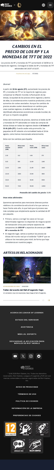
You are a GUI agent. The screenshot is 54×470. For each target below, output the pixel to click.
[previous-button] (43, 300)
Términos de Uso (27, 394)
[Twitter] (23, 356)
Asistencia (27, 327)
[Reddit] (38, 356)
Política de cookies (27, 401)
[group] (27, 276)
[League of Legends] (19, 5)
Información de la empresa (27, 408)
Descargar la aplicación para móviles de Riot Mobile (27, 342)
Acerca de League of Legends (27, 313)
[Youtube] (15, 356)
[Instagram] (31, 356)
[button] (23, 73)
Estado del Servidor (27, 320)
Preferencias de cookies (27, 415)
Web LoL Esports (27, 334)
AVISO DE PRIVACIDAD (27, 387)
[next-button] (49, 300)
